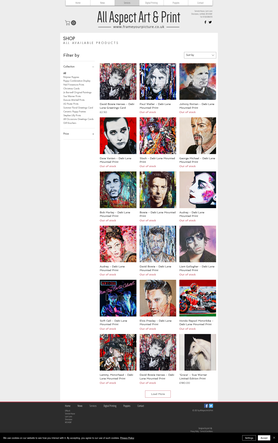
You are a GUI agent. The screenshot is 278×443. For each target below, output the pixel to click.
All (64, 73)
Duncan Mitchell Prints (74, 99)
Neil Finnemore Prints (73, 84)
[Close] (274, 437)
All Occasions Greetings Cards (78, 119)
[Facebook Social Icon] (206, 406)
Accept (264, 437)
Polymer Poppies (71, 77)
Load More (158, 394)
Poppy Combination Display (76, 80)
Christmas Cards (71, 88)
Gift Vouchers (69, 122)
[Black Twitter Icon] (210, 22)
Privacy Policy (127, 437)
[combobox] (200, 55)
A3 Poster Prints (71, 103)
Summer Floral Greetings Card (78, 107)
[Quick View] (118, 81)
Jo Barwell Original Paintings (77, 92)
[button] (71, 22)
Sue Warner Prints (72, 96)
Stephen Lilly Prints (72, 115)
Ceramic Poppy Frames (74, 111)
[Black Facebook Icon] (205, 22)
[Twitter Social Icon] (211, 406)
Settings (249, 437)
